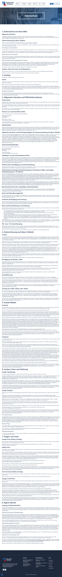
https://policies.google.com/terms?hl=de (25, 495)
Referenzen (51, 561)
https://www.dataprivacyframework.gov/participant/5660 (11, 469)
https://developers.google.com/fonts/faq (28, 444)
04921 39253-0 (26, 563)
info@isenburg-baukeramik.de (27, 565)
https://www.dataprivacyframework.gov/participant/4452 (12, 334)
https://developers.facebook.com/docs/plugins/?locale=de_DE (38, 310)
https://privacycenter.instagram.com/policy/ (31, 360)
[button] (2, 575)
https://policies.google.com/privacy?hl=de (9, 445)
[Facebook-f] (52, 4)
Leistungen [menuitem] (24, 3)
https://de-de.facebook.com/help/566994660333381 (33, 330)
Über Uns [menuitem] (17, 3)
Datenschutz (51, 568)
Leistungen (51, 560)
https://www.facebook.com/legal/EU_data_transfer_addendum (12, 330)
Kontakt (50, 565)
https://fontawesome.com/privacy (45, 476)
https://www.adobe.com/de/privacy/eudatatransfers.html (11, 461)
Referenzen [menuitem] (35, 3)
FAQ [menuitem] (39, 3)
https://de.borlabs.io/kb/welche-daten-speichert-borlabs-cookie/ (13, 270)
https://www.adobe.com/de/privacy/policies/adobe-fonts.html (32, 463)
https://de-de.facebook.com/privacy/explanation (42, 315)
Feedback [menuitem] (29, 3)
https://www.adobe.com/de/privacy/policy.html (29, 464)
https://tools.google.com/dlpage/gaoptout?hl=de (16, 426)
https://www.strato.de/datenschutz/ (35, 84)
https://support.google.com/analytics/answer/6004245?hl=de (12, 429)
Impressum (51, 566)
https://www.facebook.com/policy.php (50, 330)
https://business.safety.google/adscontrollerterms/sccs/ (11, 408)
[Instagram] (51, 4)
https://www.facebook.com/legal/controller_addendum (44, 323)
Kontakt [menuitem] (43, 3)
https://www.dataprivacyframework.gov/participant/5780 (11, 388)
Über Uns (50, 563)
